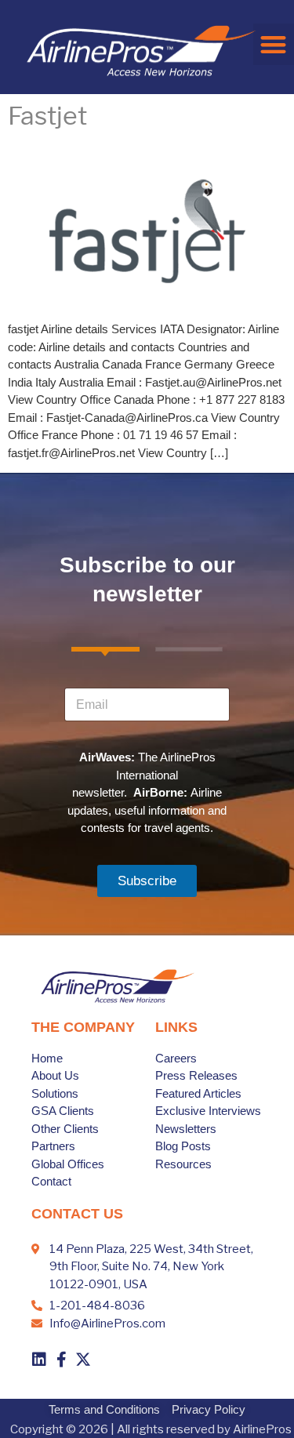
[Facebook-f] (61, 1359)
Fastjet (47, 116)
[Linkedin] (39, 1359)
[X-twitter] (83, 1359)
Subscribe (147, 880)
